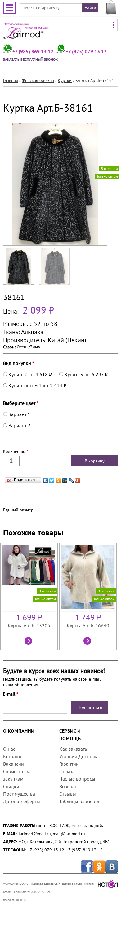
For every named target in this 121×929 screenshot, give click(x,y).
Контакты (13, 756)
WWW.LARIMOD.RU (16, 884)
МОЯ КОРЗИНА (111, 7)
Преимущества (19, 794)
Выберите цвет (20, 403)
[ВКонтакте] (45, 478)
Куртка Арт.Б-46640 (88, 625)
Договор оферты (21, 801)
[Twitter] (52, 478)
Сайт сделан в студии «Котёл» (74, 884)
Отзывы (67, 794)
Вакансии (13, 764)
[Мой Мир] (65, 478)
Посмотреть (29, 641)
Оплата (67, 771)
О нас (9, 749)
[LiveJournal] (71, 478)
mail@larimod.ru (69, 833)
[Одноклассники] (58, 478)
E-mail (10, 694)
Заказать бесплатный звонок (30, 59)
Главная (10, 80)
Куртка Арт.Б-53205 (29, 625)
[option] (29, 596)
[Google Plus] (78, 478)
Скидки (11, 786)
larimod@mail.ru (35, 833)
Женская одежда (38, 80)
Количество (15, 451)
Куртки (65, 80)
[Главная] (26, 33)
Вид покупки (18, 363)
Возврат (68, 786)
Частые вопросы (77, 779)
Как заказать (73, 749)
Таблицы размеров (80, 801)
